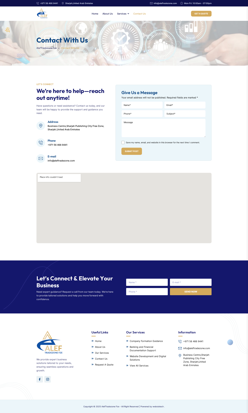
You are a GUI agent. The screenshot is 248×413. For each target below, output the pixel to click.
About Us (107, 13)
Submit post (131, 151)
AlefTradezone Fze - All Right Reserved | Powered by (127, 406)
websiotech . (159, 406)
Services (121, 13)
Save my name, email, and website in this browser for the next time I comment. (163, 142)
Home (95, 13)
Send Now (190, 291)
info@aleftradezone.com (165, 3)
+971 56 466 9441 (49, 3)
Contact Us (139, 13)
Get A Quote (201, 13)
